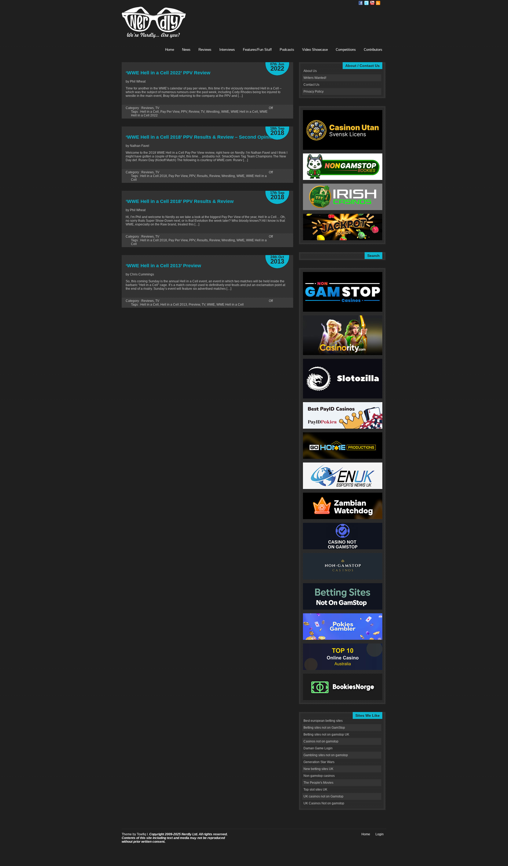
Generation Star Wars (318, 762)
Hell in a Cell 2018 (153, 176)
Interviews (227, 50)
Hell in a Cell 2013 (173, 304)
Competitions (346, 50)
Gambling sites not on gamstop (325, 755)
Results (202, 176)
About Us (310, 71)
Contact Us (311, 85)
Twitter (366, 3)
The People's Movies (318, 783)
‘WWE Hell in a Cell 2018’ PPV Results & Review (180, 201)
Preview (194, 304)
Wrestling (213, 112)
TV (157, 108)
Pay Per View (169, 112)
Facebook (361, 3)
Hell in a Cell (149, 112)
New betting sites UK (318, 769)
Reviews (204, 50)
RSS (378, 3)
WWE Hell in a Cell (244, 112)
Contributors (373, 50)
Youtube (372, 3)
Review (194, 112)
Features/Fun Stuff (257, 50)
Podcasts (287, 50)
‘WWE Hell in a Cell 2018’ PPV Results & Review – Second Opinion (200, 137)
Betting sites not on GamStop (324, 727)
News (186, 50)
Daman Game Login (318, 748)
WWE (225, 112)
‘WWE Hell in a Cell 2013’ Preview (163, 265)
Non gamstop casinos (319, 776)
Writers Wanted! (314, 78)
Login (379, 834)
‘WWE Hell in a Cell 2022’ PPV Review (168, 72)
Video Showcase (315, 50)
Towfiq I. (142, 834)
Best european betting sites (323, 721)
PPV (184, 112)
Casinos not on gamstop (320, 741)
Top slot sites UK (315, 789)
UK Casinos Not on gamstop (323, 803)
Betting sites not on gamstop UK (326, 734)
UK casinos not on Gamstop (323, 796)
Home (169, 50)
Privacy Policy (313, 91)
